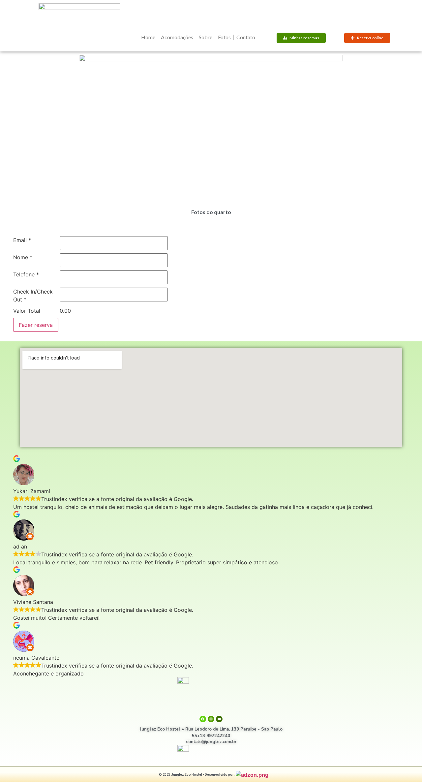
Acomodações (177, 37)
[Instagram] (211, 719)
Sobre (205, 37)
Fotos (224, 37)
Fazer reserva (36, 325)
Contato (245, 37)
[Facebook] (202, 719)
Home (148, 37)
